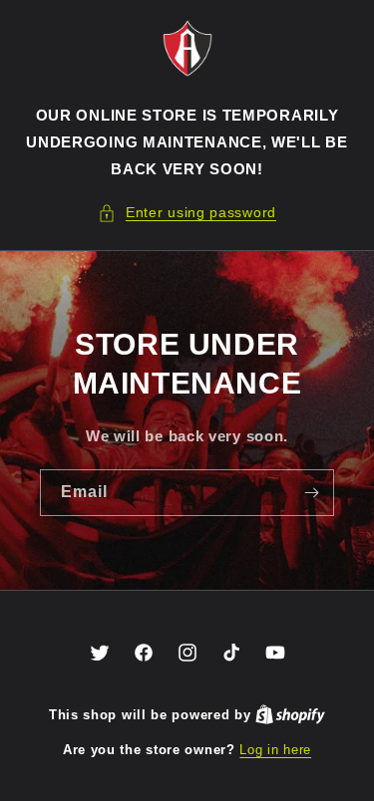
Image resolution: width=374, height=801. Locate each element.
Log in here (275, 749)
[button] (187, 212)
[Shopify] (290, 714)
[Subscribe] (311, 492)
